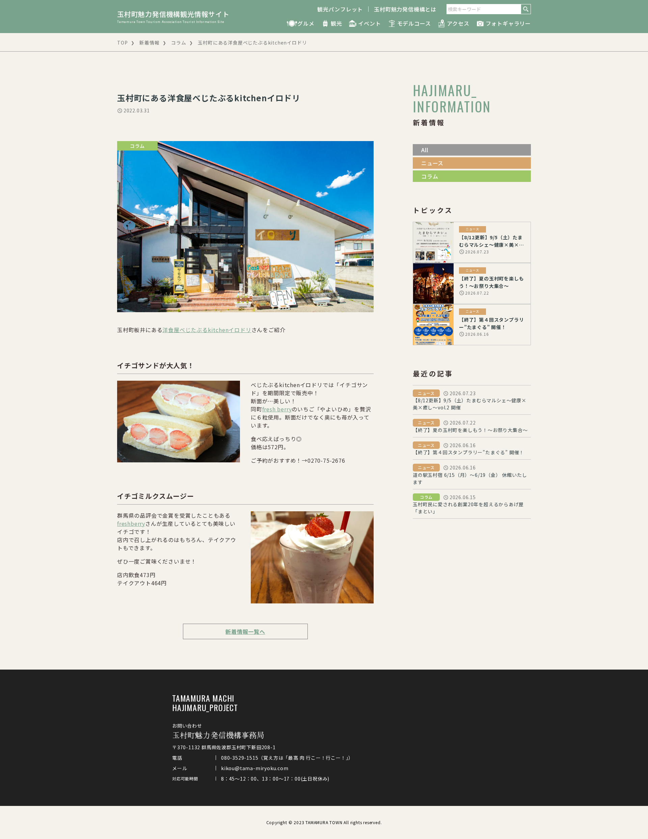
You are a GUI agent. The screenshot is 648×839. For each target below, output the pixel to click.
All (424, 150)
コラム (178, 42)
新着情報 (149, 42)
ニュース (432, 163)
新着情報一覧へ (245, 631)
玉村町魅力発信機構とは (405, 9)
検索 (526, 9)
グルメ (305, 23)
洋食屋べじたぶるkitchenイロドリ (206, 330)
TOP (122, 42)
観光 (336, 23)
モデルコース (414, 23)
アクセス (458, 23)
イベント (369, 23)
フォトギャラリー (508, 23)
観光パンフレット (340, 9)
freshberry (131, 523)
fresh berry (277, 409)
